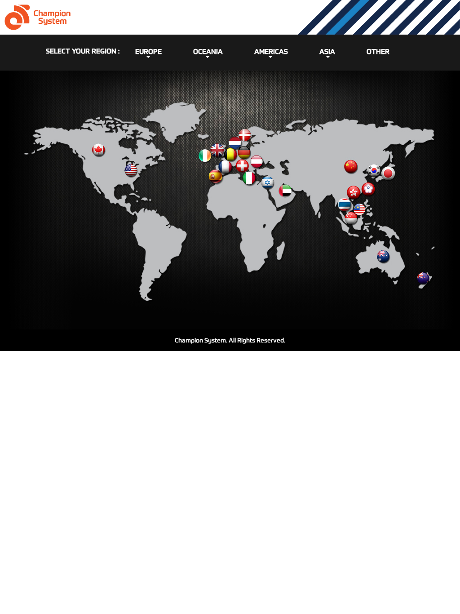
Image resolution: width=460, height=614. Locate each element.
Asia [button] (327, 51)
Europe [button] (148, 51)
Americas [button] (271, 51)
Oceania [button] (208, 51)
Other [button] (378, 51)
